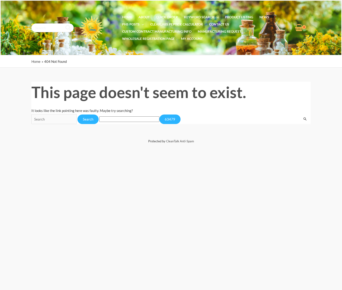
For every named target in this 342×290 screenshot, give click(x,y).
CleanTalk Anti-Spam (180, 141)
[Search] (69, 28)
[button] (216, 17)
